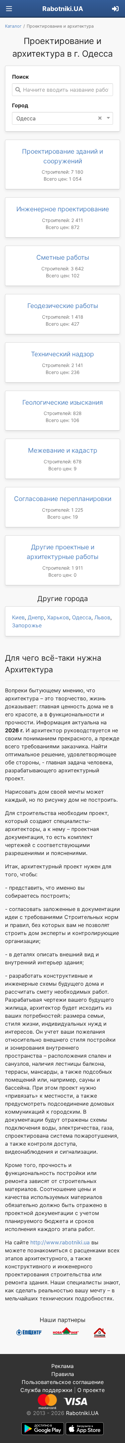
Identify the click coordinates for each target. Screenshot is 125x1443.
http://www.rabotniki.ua (60, 1242)
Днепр (36, 617)
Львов (102, 617)
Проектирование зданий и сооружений (62, 156)
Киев (18, 617)
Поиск (20, 76)
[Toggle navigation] (9, 9)
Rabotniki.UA (62, 9)
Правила (62, 1374)
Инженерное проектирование (62, 209)
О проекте (91, 1390)
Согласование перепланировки (62, 499)
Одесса (81, 617)
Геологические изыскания (62, 402)
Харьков (58, 617)
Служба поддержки (46, 1390)
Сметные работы (62, 257)
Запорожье (27, 625)
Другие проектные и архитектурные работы (62, 552)
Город (20, 105)
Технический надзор (62, 354)
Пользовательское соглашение (63, 1382)
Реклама (62, 1366)
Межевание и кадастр (62, 450)
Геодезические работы (62, 306)
